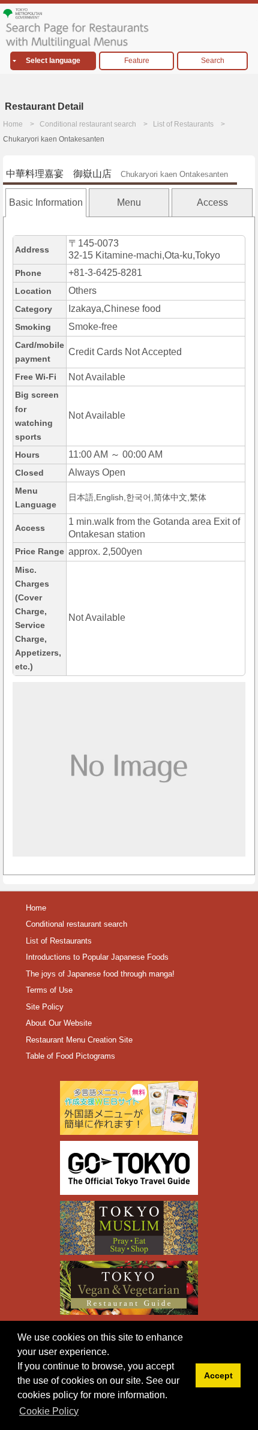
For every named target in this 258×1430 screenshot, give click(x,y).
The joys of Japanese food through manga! (100, 973)
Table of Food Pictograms (70, 1056)
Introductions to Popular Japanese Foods (97, 957)
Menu (129, 202)
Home (13, 124)
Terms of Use (49, 990)
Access (212, 202)
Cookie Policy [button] (49, 1411)
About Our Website (59, 1023)
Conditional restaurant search (88, 124)
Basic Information (46, 202)
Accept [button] (218, 1375)
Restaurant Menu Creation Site (79, 1039)
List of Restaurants (183, 124)
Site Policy (45, 1006)
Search (212, 60)
